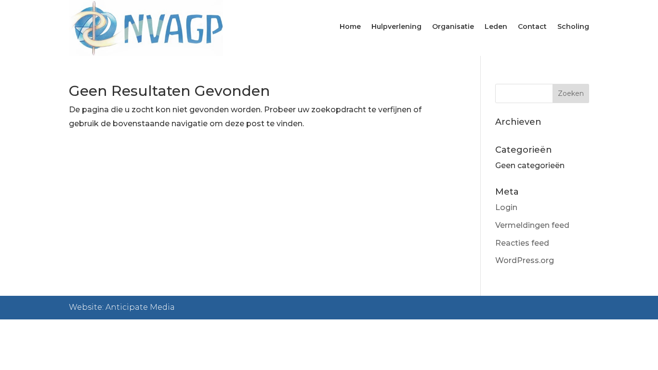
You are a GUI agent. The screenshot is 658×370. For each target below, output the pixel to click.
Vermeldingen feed (532, 225)
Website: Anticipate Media (122, 307)
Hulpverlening (396, 27)
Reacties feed (522, 243)
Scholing (573, 27)
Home (350, 27)
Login (506, 207)
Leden (496, 27)
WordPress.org (524, 260)
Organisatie (453, 27)
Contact (532, 27)
